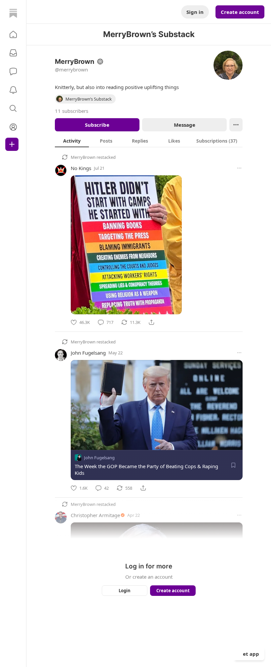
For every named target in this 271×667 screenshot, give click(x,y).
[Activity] (13, 90)
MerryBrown (83, 157)
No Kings (81, 168)
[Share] (151, 322)
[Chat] (13, 71)
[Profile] (13, 127)
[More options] (239, 168)
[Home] (13, 13)
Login (125, 591)
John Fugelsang (88, 352)
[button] (13, 34)
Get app (249, 653)
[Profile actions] (236, 124)
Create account (240, 12)
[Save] (233, 465)
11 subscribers (71, 111)
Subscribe (97, 124)
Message (184, 124)
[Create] (12, 144)
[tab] (72, 140)
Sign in (195, 12)
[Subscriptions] (13, 53)
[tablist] (149, 140)
